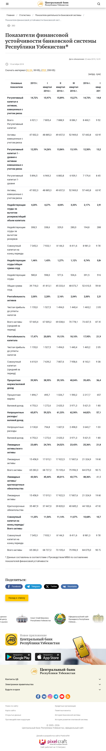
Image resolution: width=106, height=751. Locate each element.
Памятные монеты (63, 710)
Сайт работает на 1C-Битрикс (53, 747)
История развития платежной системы (71, 720)
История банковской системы (67, 715)
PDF (44, 70)
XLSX (29, 70)
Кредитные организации (65, 706)
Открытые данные (13, 715)
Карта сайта (10, 710)
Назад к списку (17, 598)
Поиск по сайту (11, 706)
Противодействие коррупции (17, 720)
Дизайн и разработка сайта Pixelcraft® (53, 736)
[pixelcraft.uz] (53, 741)
